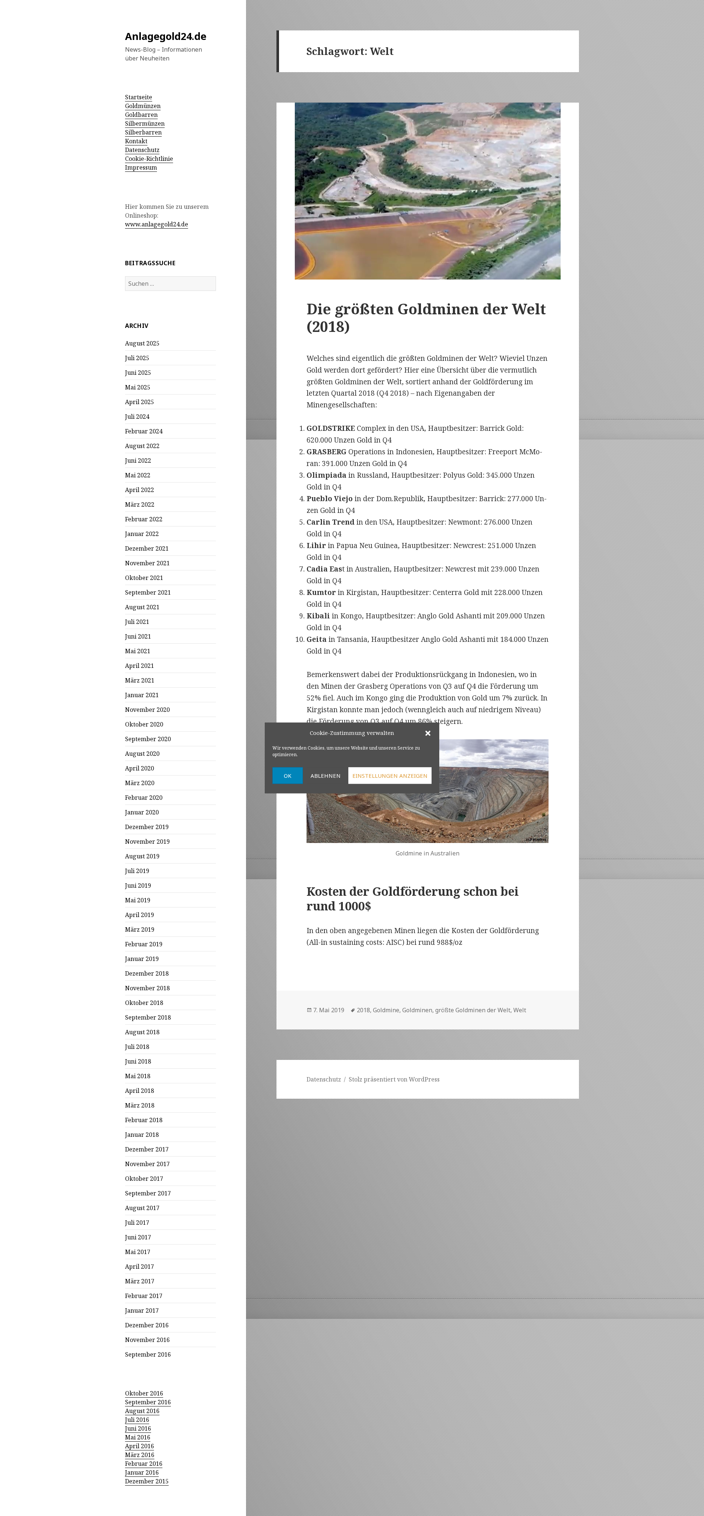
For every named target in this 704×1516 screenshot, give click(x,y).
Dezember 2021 (147, 548)
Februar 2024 (143, 431)
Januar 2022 (142, 534)
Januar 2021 (142, 695)
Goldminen (417, 1010)
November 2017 (147, 1164)
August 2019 (142, 856)
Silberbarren (143, 132)
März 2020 (139, 783)
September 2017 (148, 1193)
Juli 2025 (137, 358)
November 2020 (147, 710)
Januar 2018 (142, 1135)
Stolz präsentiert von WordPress (394, 1079)
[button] (428, 733)
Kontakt (136, 141)
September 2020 (148, 739)
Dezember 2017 (147, 1149)
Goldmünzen (143, 106)
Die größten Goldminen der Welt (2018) (426, 317)
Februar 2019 (143, 944)
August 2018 (142, 1032)
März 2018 (139, 1105)
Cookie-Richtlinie (149, 159)
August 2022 (142, 446)
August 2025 (142, 343)
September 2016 (148, 1354)
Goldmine (386, 1010)
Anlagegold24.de (165, 36)
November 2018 (147, 988)
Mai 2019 (137, 900)
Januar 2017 (142, 1310)
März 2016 (139, 1455)
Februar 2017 (143, 1296)
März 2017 (139, 1281)
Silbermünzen (145, 123)
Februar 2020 (143, 798)
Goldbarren (141, 115)
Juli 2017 (137, 1223)
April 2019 (139, 915)
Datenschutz (142, 150)
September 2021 (148, 592)
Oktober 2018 (144, 1003)
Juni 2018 (138, 1061)
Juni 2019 (138, 885)
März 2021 (139, 680)
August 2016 (142, 1411)
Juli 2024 (137, 417)
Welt (519, 1010)
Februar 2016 (143, 1464)
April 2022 (139, 490)
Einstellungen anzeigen (390, 775)
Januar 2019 (142, 959)
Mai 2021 (137, 651)
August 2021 (142, 607)
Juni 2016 (138, 1428)
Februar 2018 (143, 1120)
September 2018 (148, 1017)
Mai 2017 (137, 1252)
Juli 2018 (137, 1047)
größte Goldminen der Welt (472, 1010)
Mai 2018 (137, 1076)
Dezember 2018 (147, 973)
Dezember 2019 (147, 827)
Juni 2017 (138, 1237)
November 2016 (147, 1340)
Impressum (141, 167)
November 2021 (147, 563)
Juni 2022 (138, 460)
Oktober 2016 (144, 1393)
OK (288, 775)
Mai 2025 (137, 387)
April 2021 (139, 666)
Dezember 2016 (147, 1325)
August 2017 (142, 1208)
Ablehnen (326, 775)
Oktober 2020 (144, 724)
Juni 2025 (138, 373)
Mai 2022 (137, 475)
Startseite (138, 97)
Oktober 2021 (144, 578)
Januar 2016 (142, 1472)
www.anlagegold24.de (156, 224)
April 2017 (139, 1266)
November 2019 (147, 842)
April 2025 (139, 402)
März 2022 (139, 504)
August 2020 (142, 754)
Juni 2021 (138, 636)
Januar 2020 (142, 812)
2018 (363, 1010)
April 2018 (139, 1091)
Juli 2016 (137, 1420)
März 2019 (139, 929)
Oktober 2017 (144, 1179)
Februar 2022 (143, 519)
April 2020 (139, 768)
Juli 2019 (137, 871)
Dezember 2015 (147, 1481)
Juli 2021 (137, 622)
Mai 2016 (137, 1437)
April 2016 (139, 1446)
